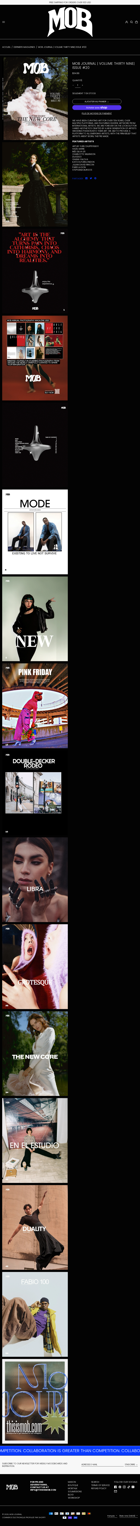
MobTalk (72, 1488)
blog (71, 1494)
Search (95, 1482)
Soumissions (75, 1491)
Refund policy (98, 1488)
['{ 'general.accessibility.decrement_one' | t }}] (73, 85)
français (111, 1516)
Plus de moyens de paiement (97, 113)
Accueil (6, 47)
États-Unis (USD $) (127, 1516)
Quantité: (77, 80)
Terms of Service (100, 1485)
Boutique (73, 1485)
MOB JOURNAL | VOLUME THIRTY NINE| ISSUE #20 (62, 47)
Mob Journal (15, 1514)
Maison (72, 1482)
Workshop (74, 1497)
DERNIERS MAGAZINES (24, 47)
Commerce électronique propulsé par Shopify (24, 1517)
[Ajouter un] (82, 85)
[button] (131, 22)
